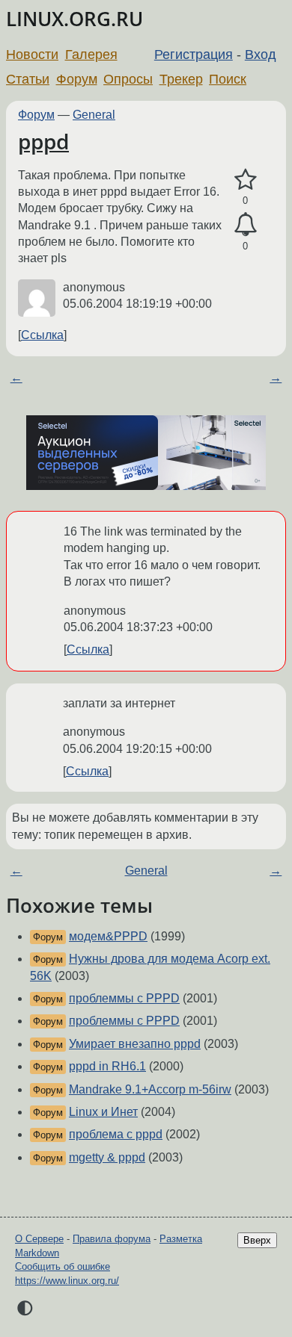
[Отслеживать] (245, 224)
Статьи (27, 79)
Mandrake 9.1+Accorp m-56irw (150, 1089)
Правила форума (111, 1238)
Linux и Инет (103, 1111)
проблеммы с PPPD (124, 998)
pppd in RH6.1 (107, 1066)
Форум (76, 79)
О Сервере (39, 1238)
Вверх (257, 1240)
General (94, 114)
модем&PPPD (108, 936)
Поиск (227, 79)
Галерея (91, 54)
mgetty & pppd (107, 1157)
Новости (32, 54)
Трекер (181, 79)
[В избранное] (245, 180)
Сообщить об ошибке (62, 1266)
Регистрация (193, 54)
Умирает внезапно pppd (135, 1043)
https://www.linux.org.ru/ (67, 1280)
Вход (260, 54)
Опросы (128, 79)
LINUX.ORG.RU (74, 19)
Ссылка (42, 335)
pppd (43, 141)
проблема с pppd (115, 1134)
